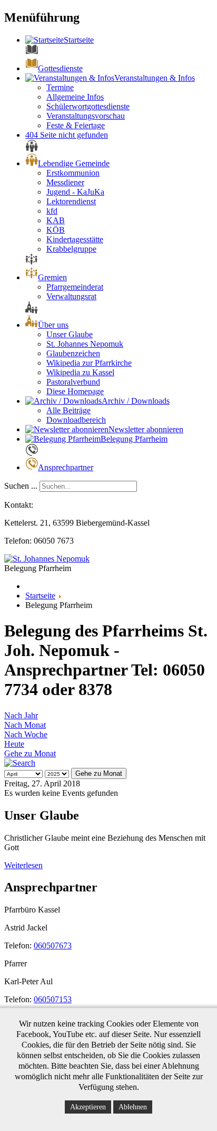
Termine (60, 87)
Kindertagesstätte (74, 239)
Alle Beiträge (68, 410)
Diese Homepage (75, 391)
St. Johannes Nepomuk (84, 343)
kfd (51, 210)
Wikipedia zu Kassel (80, 372)
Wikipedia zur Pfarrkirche (89, 362)
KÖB (55, 229)
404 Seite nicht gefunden (66, 134)
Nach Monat (25, 724)
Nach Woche (25, 734)
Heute (14, 743)
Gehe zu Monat (30, 753)
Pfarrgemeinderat (74, 286)
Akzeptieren (88, 1107)
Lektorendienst (71, 201)
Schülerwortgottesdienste (88, 106)
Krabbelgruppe (71, 248)
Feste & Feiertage (75, 125)
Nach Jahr (21, 715)
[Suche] (19, 762)
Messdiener (65, 182)
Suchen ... (20, 485)
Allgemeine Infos (75, 96)
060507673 (53, 945)
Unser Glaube (69, 334)
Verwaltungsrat (71, 296)
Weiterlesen (23, 865)
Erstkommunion (73, 172)
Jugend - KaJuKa (75, 191)
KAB (55, 220)
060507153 (53, 999)
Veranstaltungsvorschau (85, 115)
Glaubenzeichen (73, 353)
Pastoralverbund (73, 381)
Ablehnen (133, 1107)
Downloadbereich (76, 419)
